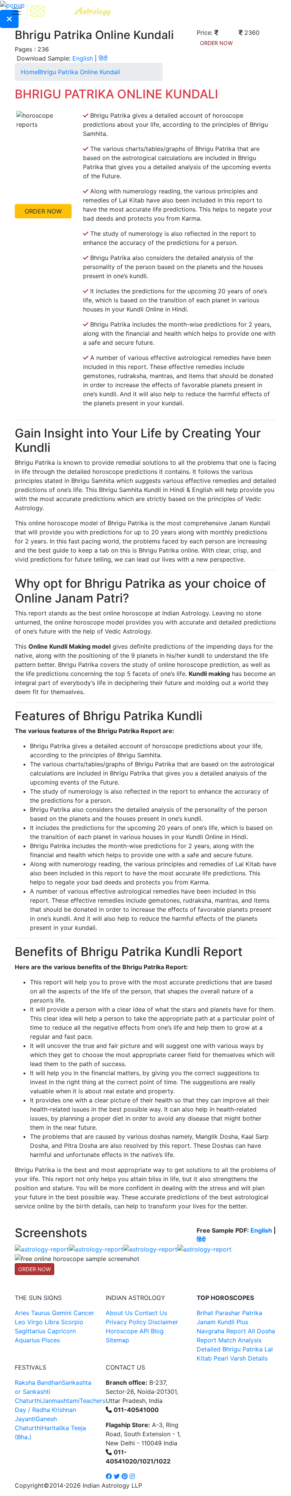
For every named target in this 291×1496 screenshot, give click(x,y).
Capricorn (61, 1331)
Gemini (62, 1313)
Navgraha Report (221, 1331)
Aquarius (27, 1340)
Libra (52, 1322)
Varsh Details (249, 1358)
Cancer (84, 1313)
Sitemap (117, 1340)
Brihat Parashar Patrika (229, 1313)
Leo (20, 1322)
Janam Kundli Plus (222, 1322)
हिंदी (103, 58)
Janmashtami (61, 1400)
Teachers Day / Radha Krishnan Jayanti (60, 1410)
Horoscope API (127, 1331)
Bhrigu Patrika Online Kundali (79, 72)
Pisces (51, 1340)
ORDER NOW (216, 43)
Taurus (40, 1313)
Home (29, 72)
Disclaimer (163, 1322)
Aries (23, 1313)
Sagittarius (30, 1331)
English (82, 58)
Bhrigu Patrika (242, 1349)
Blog (157, 1331)
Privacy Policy (126, 1322)
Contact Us (151, 1313)
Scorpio (72, 1322)
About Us (119, 1313)
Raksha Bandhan (38, 1382)
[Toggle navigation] (16, 11)
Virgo (35, 1322)
